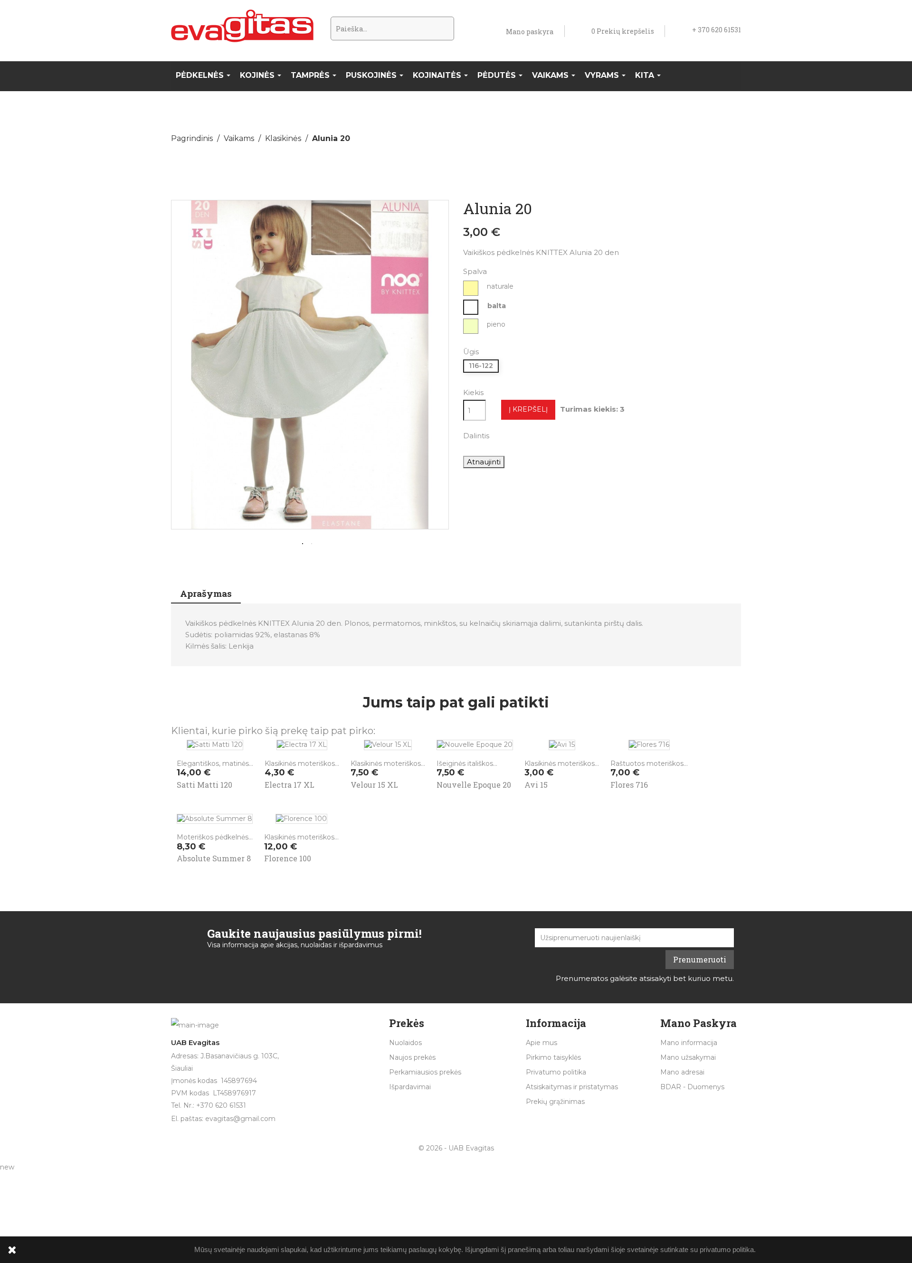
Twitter (527, 434)
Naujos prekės (412, 1057)
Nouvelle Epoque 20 (474, 785)
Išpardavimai (410, 1087)
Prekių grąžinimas (555, 1101)
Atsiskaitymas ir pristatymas (572, 1087)
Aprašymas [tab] (206, 593)
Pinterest (551, 434)
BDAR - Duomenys (692, 1087)
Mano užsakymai (688, 1057)
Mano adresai (682, 1072)
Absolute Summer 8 (214, 858)
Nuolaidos (405, 1042)
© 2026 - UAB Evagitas (456, 1148)
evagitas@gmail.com (240, 1118)
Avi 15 (536, 785)
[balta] (471, 307)
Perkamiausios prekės (425, 1072)
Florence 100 (287, 858)
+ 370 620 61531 (716, 29)
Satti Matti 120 (204, 785)
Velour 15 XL (374, 785)
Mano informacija (688, 1042)
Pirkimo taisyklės (553, 1057)
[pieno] (471, 326)
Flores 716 (629, 785)
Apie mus (541, 1042)
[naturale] (471, 288)
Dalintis (502, 434)
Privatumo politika (556, 1072)
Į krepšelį (528, 409)
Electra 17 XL (289, 785)
